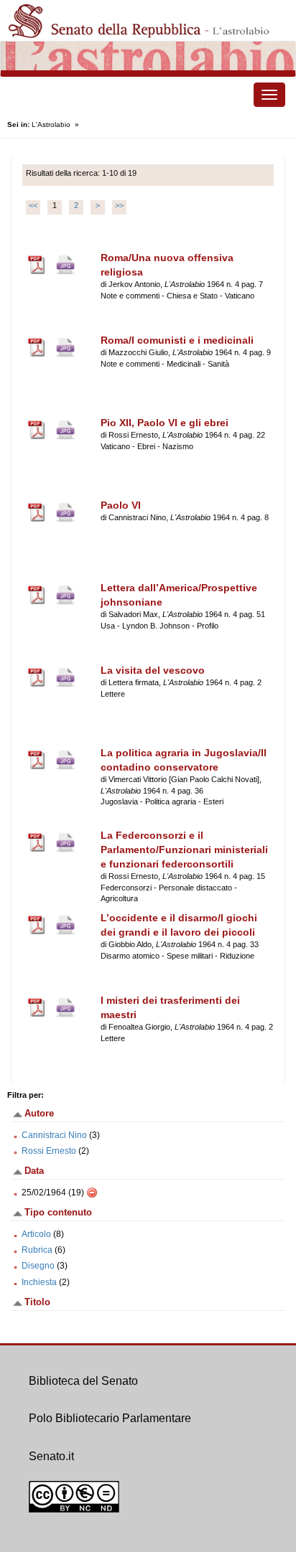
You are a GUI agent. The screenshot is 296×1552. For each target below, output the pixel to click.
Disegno (38, 1266)
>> (119, 205)
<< (33, 205)
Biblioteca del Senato (83, 1381)
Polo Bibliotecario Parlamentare (110, 1418)
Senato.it (51, 1456)
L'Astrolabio (51, 124)
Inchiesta (39, 1282)
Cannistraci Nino (54, 1135)
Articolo (36, 1234)
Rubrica (37, 1250)
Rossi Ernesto (49, 1151)
